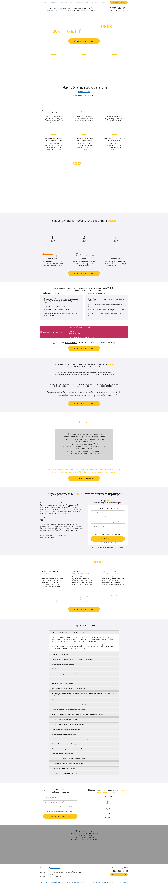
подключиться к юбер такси (50, 882)
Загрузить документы (84, 478)
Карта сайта (123, 882)
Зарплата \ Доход (66, 2)
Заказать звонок (119, 2)
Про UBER (79, 2)
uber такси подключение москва (102, 882)
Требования (53, 2)
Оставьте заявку (48, 254)
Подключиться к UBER (84, 41)
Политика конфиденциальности (108, 542)
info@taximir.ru (52, 10)
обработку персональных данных (113, 534)
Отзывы (104, 2)
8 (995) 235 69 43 (117, 8)
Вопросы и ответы (92, 2)
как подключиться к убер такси (76, 882)
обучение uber (84, 91)
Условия (43, 2)
